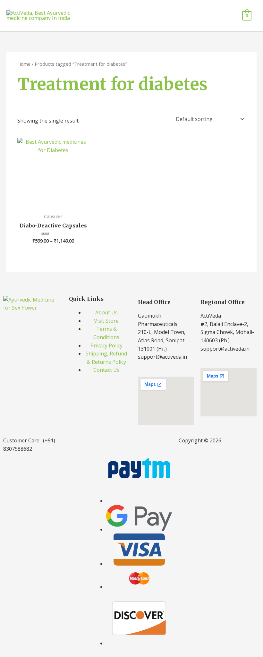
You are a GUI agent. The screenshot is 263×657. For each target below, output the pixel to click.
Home (23, 64)
